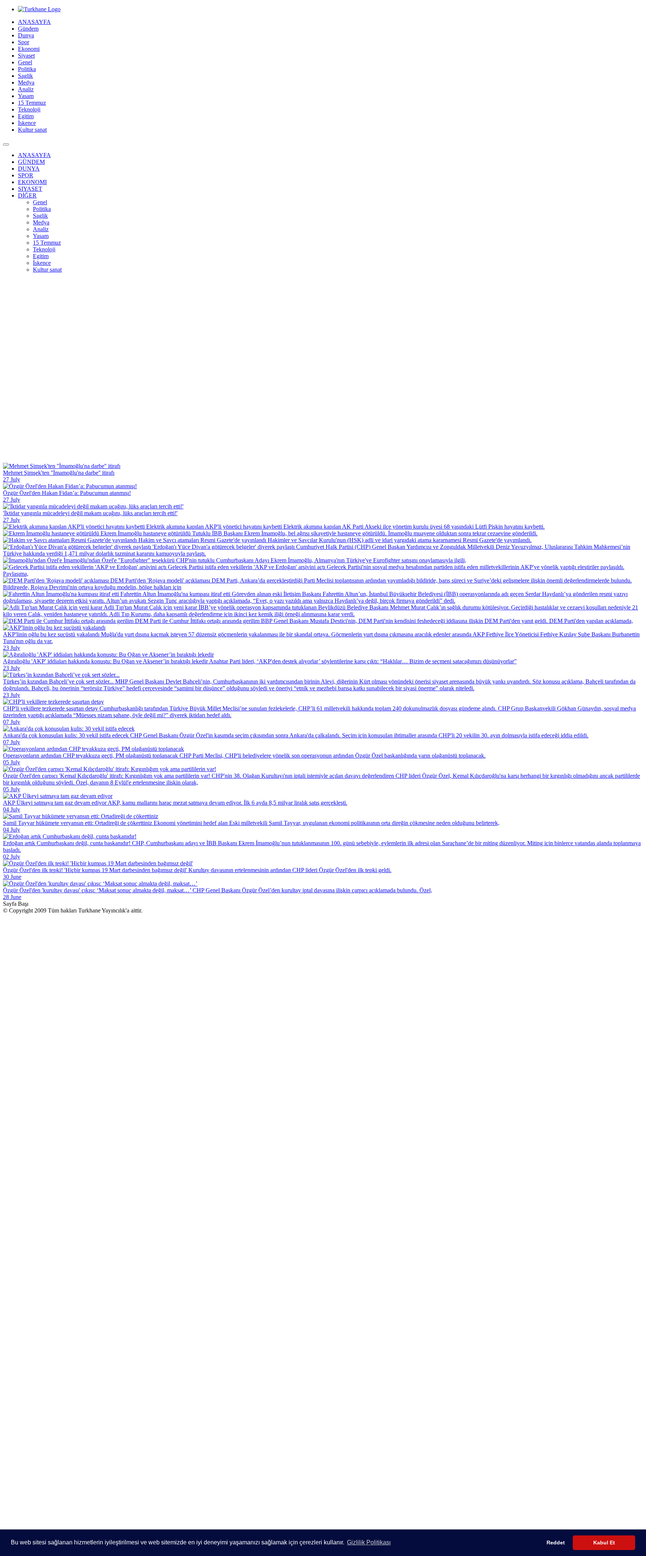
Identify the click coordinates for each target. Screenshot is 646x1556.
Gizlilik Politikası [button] (369, 1542)
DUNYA (29, 168)
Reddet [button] (556, 1543)
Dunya (26, 35)
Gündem (28, 28)
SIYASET (30, 189)
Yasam (26, 96)
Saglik (25, 76)
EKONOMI (32, 182)
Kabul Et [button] (604, 1543)
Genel (25, 62)
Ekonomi (29, 49)
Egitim (26, 116)
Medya (26, 82)
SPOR (25, 175)
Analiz (26, 89)
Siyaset (26, 55)
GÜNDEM (31, 162)
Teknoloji (29, 109)
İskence (27, 123)
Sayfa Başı (15, 904)
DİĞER (27, 195)
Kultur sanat (32, 129)
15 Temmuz (32, 103)
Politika (27, 69)
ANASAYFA (34, 22)
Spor (23, 42)
